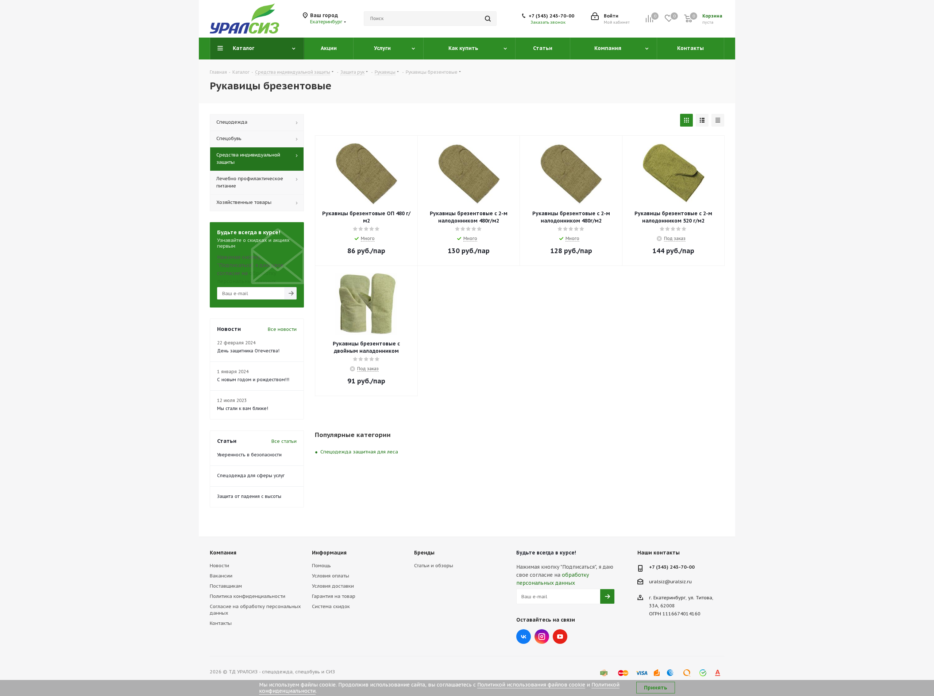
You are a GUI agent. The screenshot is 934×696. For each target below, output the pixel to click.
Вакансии (221, 576)
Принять (655, 687)
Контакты (221, 623)
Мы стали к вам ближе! (242, 408)
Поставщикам (226, 586)
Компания (223, 552)
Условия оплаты (330, 576)
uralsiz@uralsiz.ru (670, 582)
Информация (329, 552)
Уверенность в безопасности (249, 454)
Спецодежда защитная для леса (359, 452)
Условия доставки (333, 586)
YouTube (560, 636)
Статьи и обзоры (433, 565)
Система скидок (331, 606)
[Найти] (488, 18)
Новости (219, 565)
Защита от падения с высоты (249, 496)
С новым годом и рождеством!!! (253, 379)
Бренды (424, 552)
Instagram (541, 636)
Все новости (282, 329)
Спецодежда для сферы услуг (251, 475)
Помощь (321, 565)
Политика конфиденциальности (247, 596)
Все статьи (284, 441)
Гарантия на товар (333, 596)
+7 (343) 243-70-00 (551, 16)
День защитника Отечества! (248, 350)
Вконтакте (523, 636)
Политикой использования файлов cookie (531, 684)
